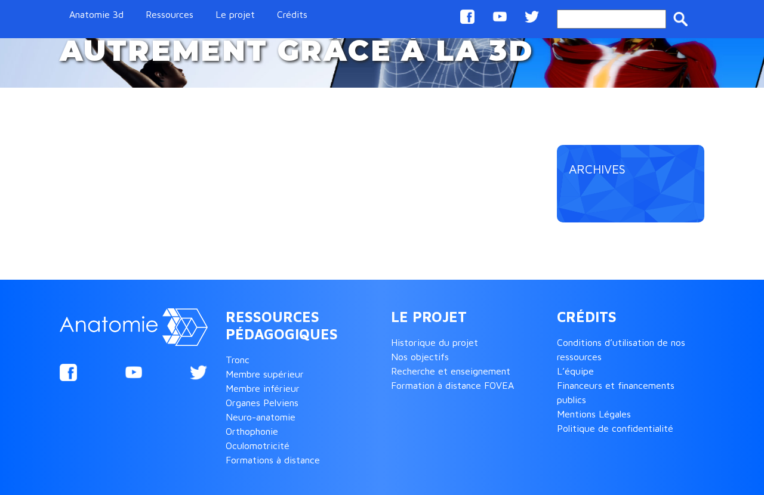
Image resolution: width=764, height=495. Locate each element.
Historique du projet (434, 342)
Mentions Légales (594, 414)
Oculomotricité (257, 445)
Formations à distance (273, 459)
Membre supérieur (265, 374)
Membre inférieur (263, 388)
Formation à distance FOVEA (452, 385)
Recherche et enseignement (450, 371)
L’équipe (575, 371)
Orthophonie (252, 431)
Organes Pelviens (262, 402)
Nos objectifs (420, 356)
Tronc (237, 359)
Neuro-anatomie (260, 417)
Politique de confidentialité (615, 428)
